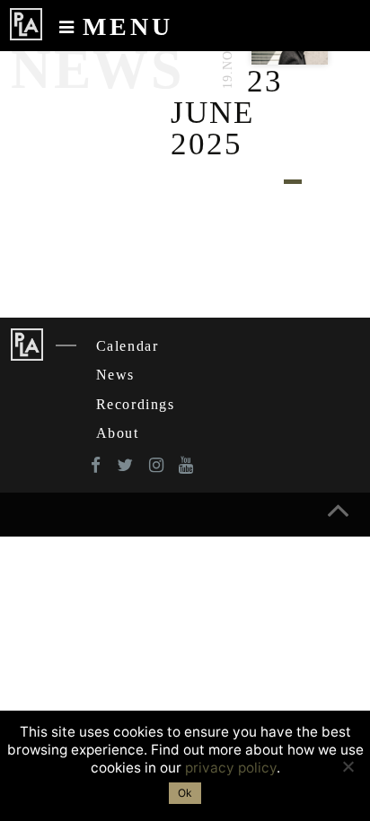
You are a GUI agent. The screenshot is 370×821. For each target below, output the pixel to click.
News (115, 374)
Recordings (135, 404)
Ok (185, 792)
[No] (348, 766)
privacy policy (231, 767)
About (117, 433)
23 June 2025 (227, 113)
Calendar (127, 346)
